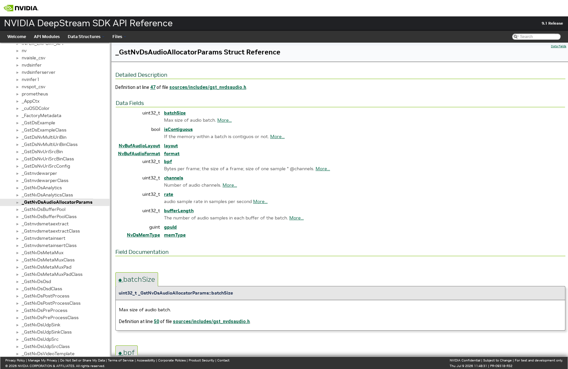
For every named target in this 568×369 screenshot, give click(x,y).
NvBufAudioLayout (139, 146)
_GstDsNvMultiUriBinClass (50, 144)
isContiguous (178, 129)
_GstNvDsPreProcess (44, 310)
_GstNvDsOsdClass (42, 289)
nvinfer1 (30, 79)
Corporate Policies (172, 360)
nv (24, 50)
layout (171, 146)
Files (117, 36)
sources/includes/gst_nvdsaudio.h (207, 87)
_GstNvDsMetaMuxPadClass (52, 274)
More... (224, 120)
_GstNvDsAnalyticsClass (47, 195)
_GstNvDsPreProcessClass (50, 317)
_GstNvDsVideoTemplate (48, 354)
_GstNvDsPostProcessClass (51, 303)
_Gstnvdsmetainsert (43, 238)
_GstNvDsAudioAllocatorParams (57, 202)
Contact (223, 360)
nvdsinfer (32, 65)
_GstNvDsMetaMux (42, 253)
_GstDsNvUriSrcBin (42, 151)
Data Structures (84, 36)
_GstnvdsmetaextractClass (51, 231)
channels (173, 178)
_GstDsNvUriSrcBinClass (48, 159)
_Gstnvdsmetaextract (45, 224)
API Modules (47, 36)
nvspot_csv (33, 87)
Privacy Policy (15, 360)
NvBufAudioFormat (139, 153)
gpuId (170, 227)
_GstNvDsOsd (36, 281)
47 (152, 87)
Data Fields (558, 46)
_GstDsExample (38, 123)
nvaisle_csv (33, 58)
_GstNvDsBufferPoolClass (49, 216)
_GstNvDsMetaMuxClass (48, 260)
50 (156, 321)
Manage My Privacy (42, 360)
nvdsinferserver (39, 72)
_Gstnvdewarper (39, 173)
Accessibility (146, 360)
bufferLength (179, 211)
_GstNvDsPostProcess (45, 296)
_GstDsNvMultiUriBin (44, 137)
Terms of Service (121, 360)
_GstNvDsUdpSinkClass (47, 332)
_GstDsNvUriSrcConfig (46, 166)
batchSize (175, 113)
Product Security (201, 360)
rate (168, 194)
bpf (168, 161)
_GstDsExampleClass (44, 130)
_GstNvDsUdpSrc (40, 339)
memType (175, 235)
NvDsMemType (143, 235)
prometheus (35, 94)
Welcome (16, 36)
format (171, 153)
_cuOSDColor (36, 108)
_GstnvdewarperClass (45, 180)
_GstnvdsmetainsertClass (49, 245)
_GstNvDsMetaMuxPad (46, 267)
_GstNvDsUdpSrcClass (46, 346)
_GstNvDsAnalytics (42, 188)
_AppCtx (30, 101)
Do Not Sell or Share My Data (82, 360)
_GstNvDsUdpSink (41, 325)
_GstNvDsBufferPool (43, 209)
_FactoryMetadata (41, 115)
